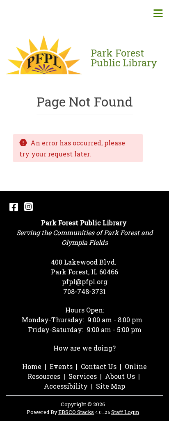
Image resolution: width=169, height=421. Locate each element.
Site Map (110, 386)
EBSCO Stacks (76, 412)
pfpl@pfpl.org (84, 281)
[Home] (45, 58)
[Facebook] (13, 206)
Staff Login (125, 412)
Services (83, 376)
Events (61, 366)
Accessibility (66, 386)
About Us (120, 376)
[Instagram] (28, 206)
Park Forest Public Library (124, 58)
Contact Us (98, 366)
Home (31, 366)
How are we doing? (84, 348)
